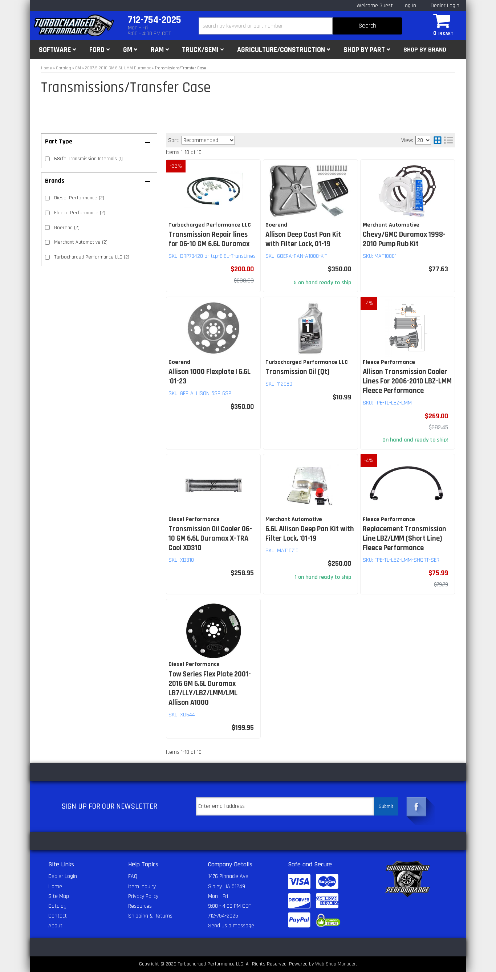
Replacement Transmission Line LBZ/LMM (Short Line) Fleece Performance (404, 538)
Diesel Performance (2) (79, 198)
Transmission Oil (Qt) (297, 372)
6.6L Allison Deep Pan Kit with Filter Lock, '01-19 (309, 533)
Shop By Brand (424, 49)
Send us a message (231, 926)
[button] (300, 25)
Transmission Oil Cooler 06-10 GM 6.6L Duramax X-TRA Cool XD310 (210, 538)
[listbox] (208, 140)
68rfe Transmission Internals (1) (88, 158)
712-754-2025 (223, 916)
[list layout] (448, 140)
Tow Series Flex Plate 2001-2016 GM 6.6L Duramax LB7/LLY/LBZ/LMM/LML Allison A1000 (209, 688)
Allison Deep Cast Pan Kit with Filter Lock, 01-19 (303, 239)
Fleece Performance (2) (79, 213)
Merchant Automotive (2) (80, 242)
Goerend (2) (67, 227)
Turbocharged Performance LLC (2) (91, 257)
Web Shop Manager (335, 964)
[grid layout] (437, 140)
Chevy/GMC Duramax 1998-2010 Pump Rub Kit (404, 239)
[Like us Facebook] (416, 806)
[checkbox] (47, 198)
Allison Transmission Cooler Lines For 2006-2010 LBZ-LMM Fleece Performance (407, 381)
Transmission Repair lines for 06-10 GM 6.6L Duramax (208, 239)
